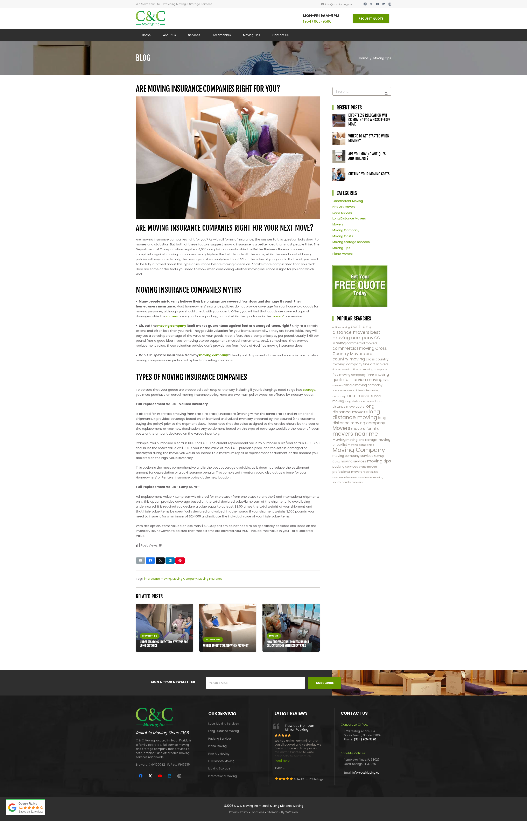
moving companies (361, 445)
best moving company (356, 335)
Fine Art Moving (219, 754)
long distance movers (353, 409)
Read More (282, 761)
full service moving (363, 379)
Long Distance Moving (223, 731)
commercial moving (353, 348)
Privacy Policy (238, 812)
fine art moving (342, 369)
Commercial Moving (347, 201)
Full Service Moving (221, 761)
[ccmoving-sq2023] (150, 18)
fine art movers (375, 364)
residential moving (370, 477)
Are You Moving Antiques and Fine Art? (367, 156)
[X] (371, 4)
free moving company (349, 375)
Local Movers (342, 212)
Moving (339, 439)
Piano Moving (217, 746)
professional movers (347, 472)
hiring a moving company (363, 385)
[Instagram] (389, 4)
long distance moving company (359, 420)
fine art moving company (370, 369)
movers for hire (365, 428)
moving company (171, 326)
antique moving (341, 327)
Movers (337, 224)
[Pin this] (180, 560)
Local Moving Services (223, 724)
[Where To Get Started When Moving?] (228, 627)
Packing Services (220, 739)
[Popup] (359, 286)
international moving (343, 390)
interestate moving (157, 579)
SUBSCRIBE (325, 683)
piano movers (368, 466)
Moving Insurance (210, 579)
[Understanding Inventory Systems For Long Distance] (164, 621)
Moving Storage (219, 769)
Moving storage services (351, 242)
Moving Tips (341, 248)
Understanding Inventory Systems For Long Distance (164, 643)
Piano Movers (342, 253)
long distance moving (356, 414)
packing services (345, 466)
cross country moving (354, 356)
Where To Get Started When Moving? (225, 645)
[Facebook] (365, 4)
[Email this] (140, 560)
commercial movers (361, 343)
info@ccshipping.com (367, 773)
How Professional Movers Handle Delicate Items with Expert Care (288, 643)
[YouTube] (377, 4)
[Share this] (150, 560)
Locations (257, 812)
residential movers (345, 477)
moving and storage (361, 440)
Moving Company (185, 579)
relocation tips (370, 472)
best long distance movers (352, 329)
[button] (203, 35)
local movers (359, 396)
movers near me (355, 433)
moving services (353, 461)
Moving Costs (342, 236)
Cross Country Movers (359, 351)
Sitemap (273, 812)
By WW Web (289, 812)
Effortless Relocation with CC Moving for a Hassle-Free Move (369, 119)
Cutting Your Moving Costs (368, 174)
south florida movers (347, 482)
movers (172, 316)
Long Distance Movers (349, 218)
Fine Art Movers (344, 206)
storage (309, 389)
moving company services (352, 456)
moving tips (379, 461)
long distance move (359, 401)
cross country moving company (360, 362)
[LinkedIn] (383, 4)
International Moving (222, 776)
